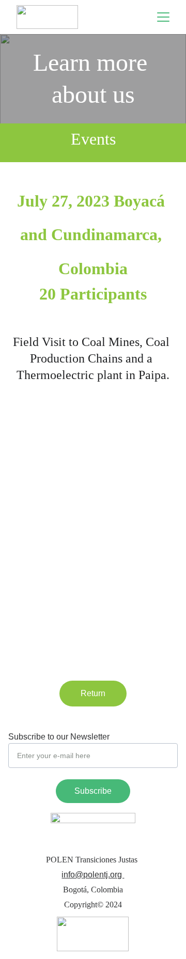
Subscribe (93, 791)
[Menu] (163, 17)
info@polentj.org (92, 874)
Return (93, 693)
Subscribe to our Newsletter (59, 736)
